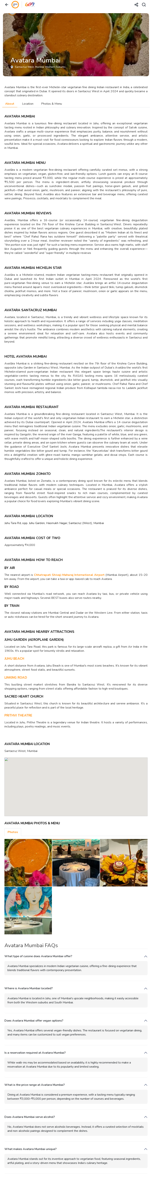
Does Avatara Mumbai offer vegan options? (33, 1021)
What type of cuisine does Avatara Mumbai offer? (38, 956)
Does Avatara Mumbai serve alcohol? (29, 1117)
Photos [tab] (13, 832)
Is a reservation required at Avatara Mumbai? (35, 1053)
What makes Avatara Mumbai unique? (30, 1149)
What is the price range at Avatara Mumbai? (34, 1085)
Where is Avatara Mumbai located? (28, 988)
